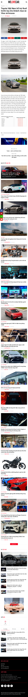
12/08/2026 (13, 348)
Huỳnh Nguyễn (8, 176)
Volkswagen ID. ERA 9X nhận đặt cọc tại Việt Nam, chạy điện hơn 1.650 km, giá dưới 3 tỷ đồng (13, 558)
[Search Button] (26, 2)
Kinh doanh (4, 534)
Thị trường (3, 321)
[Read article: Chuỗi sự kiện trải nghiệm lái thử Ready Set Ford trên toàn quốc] (14, 229)
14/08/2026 (12, 305)
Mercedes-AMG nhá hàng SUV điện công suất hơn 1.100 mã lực (13, 408)
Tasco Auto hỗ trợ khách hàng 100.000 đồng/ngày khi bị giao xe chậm (13, 196)
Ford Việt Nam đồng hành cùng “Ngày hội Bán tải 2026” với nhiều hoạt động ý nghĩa (12, 644)
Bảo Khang (6, 582)
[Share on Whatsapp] (17, 38)
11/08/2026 (12, 389)
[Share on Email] (11, 38)
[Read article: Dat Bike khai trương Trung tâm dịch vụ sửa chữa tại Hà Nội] (14, 250)
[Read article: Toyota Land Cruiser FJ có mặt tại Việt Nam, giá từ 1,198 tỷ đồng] (14, 591)
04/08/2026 (11, 475)
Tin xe (7, 5)
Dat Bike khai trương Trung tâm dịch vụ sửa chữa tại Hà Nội (13, 261)
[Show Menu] (1, 2)
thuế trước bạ (23, 132)
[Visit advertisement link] (14, 141)
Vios (2, 134)
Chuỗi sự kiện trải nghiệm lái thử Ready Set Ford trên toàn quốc (13, 239)
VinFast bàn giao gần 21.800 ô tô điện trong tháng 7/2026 (12, 324)
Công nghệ (3, 427)
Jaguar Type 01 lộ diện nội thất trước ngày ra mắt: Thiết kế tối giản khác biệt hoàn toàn (12, 345)
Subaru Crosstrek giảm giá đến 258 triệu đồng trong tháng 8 (13, 494)
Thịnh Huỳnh (6, 199)
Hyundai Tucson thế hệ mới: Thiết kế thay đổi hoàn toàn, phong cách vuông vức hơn (13, 218)
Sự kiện (3, 237)
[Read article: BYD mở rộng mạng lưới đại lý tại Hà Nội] (14, 378)
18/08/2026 (12, 263)
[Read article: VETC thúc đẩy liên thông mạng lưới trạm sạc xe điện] (14, 272)
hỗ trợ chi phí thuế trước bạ (9, 132)
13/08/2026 (12, 326)
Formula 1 (3, 663)
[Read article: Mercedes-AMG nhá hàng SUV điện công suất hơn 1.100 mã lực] (14, 398)
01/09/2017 (14, 15)
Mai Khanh (6, 496)
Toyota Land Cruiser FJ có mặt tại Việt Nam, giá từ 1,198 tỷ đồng (13, 601)
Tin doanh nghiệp (5, 194)
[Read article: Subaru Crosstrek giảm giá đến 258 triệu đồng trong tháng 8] (14, 484)
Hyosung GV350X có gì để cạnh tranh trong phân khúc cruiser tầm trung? (14, 580)
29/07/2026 (11, 582)
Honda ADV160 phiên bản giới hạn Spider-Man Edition (14, 688)
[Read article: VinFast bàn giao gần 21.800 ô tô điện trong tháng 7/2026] (14, 313)
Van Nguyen (7, 15)
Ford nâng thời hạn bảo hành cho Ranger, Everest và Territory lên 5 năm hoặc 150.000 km (13, 515)
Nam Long (6, 220)
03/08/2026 (13, 518)
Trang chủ (2, 5)
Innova (17, 132)
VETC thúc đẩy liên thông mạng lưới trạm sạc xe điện (13, 282)
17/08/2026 (11, 283)
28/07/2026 (11, 625)
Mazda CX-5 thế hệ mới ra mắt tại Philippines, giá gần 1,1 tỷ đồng (11, 173)
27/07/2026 (13, 647)
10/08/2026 (13, 432)
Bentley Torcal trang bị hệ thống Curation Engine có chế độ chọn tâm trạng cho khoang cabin (13, 429)
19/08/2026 (11, 220)
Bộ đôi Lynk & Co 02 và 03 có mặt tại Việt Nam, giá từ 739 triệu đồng (13, 302)
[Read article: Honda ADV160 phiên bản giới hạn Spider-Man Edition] (14, 678)
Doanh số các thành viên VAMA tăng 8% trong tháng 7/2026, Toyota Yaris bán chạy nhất (13, 367)
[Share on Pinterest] (24, 38)
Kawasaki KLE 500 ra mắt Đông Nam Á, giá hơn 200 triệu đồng (13, 472)
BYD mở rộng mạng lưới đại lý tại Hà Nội (10, 387)
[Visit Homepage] (14, 2)
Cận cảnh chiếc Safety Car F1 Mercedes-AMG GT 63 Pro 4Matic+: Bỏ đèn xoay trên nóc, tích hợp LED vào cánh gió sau (13, 667)
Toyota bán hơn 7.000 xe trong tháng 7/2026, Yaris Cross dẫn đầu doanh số (13, 537)
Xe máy (2, 258)
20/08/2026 (14, 176)
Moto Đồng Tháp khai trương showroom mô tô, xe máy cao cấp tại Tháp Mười (14, 623)
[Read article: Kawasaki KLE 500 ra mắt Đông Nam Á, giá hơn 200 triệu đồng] (14, 462)
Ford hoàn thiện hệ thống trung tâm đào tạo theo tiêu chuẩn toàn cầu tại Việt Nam (13, 451)
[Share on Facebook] (4, 38)
